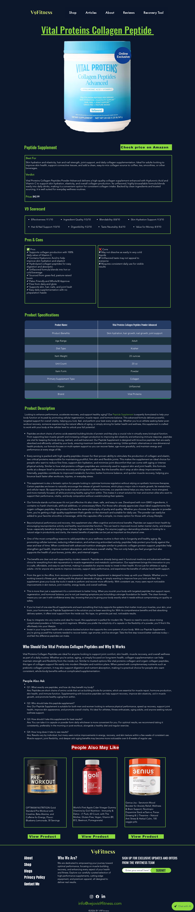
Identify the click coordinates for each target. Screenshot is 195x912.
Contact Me (31, 884)
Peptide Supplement (40, 147)
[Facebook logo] (97, 896)
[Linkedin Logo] (103, 896)
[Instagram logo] (91, 896)
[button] (110, 12)
